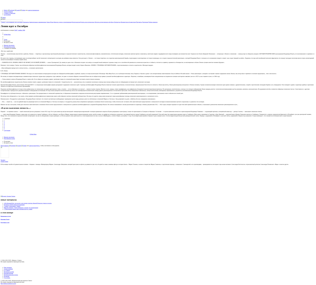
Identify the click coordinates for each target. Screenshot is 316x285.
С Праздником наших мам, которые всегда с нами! (18, 209)
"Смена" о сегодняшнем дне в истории (12, 22)
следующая (7, 130)
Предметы (139, 22)
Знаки (48, 22)
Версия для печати (9, 45)
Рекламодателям (8, 273)
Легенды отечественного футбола (104, 22)
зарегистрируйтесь (34, 145)
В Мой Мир (7, 34)
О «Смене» (7, 270)
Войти (6, 10)
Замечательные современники (37, 22)
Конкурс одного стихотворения (62, 22)
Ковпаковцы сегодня (6, 216)
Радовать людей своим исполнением (14, 204)
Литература (117, 22)
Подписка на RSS (9, 272)
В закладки (7, 41)
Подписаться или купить (11, 275)
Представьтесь (5, 145)
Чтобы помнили (153, 22)
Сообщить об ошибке (10, 48)
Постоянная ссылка (9, 46)
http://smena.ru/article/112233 (8, 283)
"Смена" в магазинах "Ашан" (12, 206)
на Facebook (7, 14)
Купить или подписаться (87, 22)
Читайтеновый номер (4, 160)
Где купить (7, 278)
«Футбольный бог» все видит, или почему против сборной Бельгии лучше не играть (28, 203)
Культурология (76, 22)
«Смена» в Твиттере (9, 13)
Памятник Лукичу (5, 219)
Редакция (6, 276)
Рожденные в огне (5, 222)
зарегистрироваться (33, 10)
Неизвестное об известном (128, 22)
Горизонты (26, 22)
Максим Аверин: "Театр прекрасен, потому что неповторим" (21, 207)
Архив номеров (8, 11)
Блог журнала (8, 267)
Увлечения (145, 22)
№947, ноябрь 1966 (19, 30)
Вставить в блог (8, 42)
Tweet (5, 39)
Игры (51, 22)
